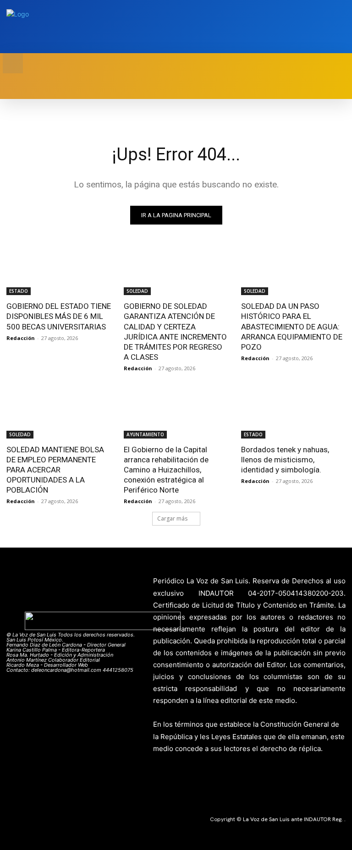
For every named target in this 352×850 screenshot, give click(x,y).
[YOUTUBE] (341, 27)
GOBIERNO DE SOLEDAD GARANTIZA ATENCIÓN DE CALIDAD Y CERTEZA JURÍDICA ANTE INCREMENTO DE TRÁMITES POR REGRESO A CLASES (175, 331)
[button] (13, 63)
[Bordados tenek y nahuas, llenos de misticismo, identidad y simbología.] (293, 412)
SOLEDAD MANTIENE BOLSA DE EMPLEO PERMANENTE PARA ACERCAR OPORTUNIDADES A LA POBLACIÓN (55, 469)
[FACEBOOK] (312, 27)
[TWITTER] (326, 27)
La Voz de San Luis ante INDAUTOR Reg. (293, 819)
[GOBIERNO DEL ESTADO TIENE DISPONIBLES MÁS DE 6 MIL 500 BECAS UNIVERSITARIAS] (58, 269)
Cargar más (172, 518)
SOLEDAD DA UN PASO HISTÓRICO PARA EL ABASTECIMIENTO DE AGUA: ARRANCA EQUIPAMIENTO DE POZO (291, 326)
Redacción (20, 338)
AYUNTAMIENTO (145, 434)
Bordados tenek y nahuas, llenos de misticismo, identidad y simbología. (285, 459)
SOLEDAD (137, 291)
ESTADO (18, 291)
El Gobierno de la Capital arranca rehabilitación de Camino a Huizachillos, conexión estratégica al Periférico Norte (166, 469)
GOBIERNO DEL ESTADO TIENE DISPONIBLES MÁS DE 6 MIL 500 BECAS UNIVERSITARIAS (58, 316)
